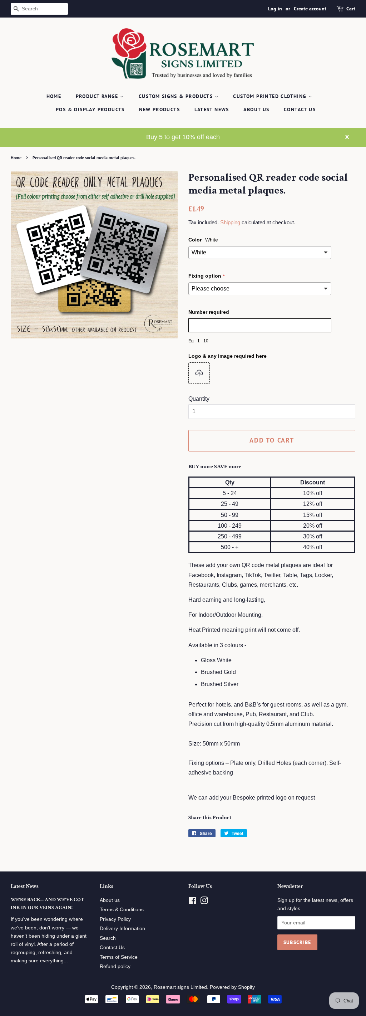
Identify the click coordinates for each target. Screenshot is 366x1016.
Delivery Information (122, 928)
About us (110, 900)
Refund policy (115, 966)
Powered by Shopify (232, 987)
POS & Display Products (90, 109)
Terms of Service (119, 957)
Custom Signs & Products (177, 96)
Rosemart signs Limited (180, 987)
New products (159, 109)
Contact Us (300, 109)
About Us (256, 109)
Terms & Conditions (122, 909)
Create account (310, 8)
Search (108, 938)
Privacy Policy (115, 919)
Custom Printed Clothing (270, 96)
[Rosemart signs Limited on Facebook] (192, 902)
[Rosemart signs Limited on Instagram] (204, 902)
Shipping (230, 222)
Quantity (198, 399)
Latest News (211, 109)
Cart (350, 8)
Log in (275, 8)
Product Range (98, 96)
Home (53, 96)
